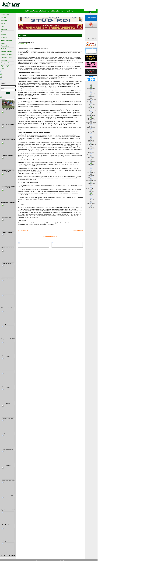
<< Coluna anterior (23, 230)
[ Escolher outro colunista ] (50, 236)
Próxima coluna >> (78, 230)
